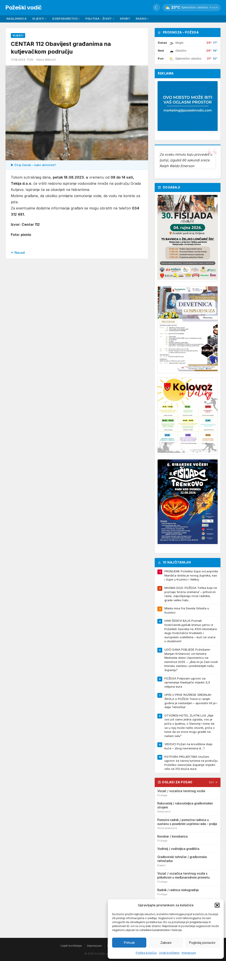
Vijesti (39, 18)
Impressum (189, 952)
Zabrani (165, 942)
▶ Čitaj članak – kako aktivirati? (33, 165)
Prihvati (129, 942)
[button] (217, 905)
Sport (125, 18)
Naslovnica (16, 18)
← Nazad (18, 252)
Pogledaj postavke (202, 942)
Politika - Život (99, 18)
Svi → (213, 782)
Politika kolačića (146, 952)
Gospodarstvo (66, 18)
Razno (142, 18)
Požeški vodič (23, 7)
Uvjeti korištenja (169, 952)
